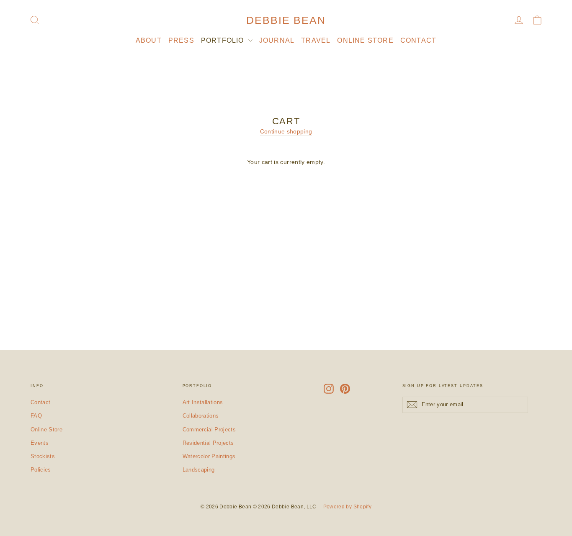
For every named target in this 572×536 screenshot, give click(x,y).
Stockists (43, 456)
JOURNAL (276, 40)
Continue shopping (286, 131)
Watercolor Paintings (209, 456)
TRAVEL (315, 40)
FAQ (36, 416)
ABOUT (149, 40)
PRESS (181, 40)
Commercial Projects (209, 429)
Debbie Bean (286, 20)
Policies (41, 470)
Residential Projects (208, 443)
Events (40, 443)
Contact (40, 402)
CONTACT (418, 40)
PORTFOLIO (223, 40)
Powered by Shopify (347, 507)
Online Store (46, 429)
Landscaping (199, 470)
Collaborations (201, 416)
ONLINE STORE (365, 40)
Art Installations (203, 402)
